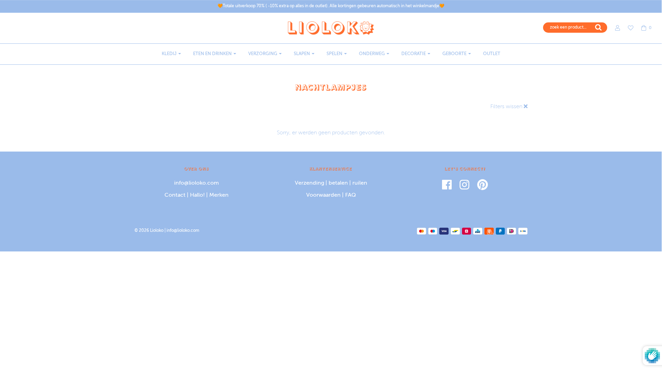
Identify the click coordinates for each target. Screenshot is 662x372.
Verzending (309, 183)
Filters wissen (507, 107)
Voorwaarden (323, 195)
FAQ (350, 195)
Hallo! (197, 195)
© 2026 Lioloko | (150, 231)
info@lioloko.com (196, 183)
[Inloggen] (614, 28)
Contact (174, 195)
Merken (219, 195)
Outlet (491, 54)
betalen (338, 183)
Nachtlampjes (331, 87)
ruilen (359, 183)
